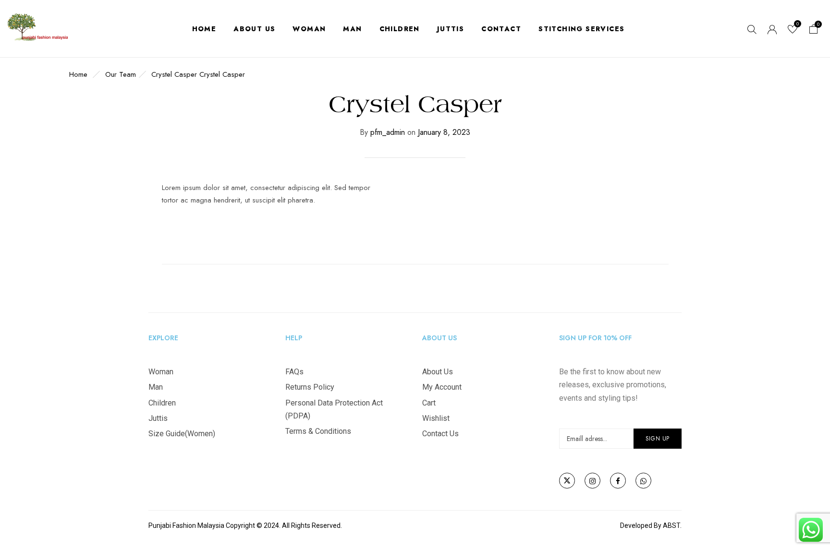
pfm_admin (387, 132)
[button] (813, 30)
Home (78, 74)
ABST (671, 525)
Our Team (120, 74)
